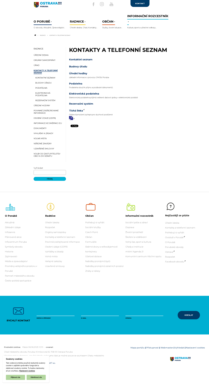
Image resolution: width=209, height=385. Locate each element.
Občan (89, 215)
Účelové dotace (93, 256)
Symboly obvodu (14, 247)
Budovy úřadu (78, 66)
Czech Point (91, 232)
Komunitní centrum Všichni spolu (143, 256)
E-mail (83, 318)
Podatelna (75, 83)
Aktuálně (9, 222)
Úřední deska (52, 222)
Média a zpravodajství (16, 261)
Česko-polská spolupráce (18, 280)
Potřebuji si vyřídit (94, 222)
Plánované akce (13, 237)
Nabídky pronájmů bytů (97, 261)
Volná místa (51, 256)
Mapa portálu (138, 347)
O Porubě (11, 215)
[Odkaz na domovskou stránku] (35, 35)
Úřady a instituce (134, 247)
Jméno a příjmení (44, 318)
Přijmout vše (15, 377)
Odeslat (188, 315)
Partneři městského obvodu (19, 276)
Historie (9, 251)
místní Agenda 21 (134, 251)
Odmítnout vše (36, 377)
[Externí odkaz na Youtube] (111, 4)
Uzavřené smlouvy (55, 266)
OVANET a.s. (49, 363)
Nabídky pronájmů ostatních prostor (104, 266)
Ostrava (169, 252)
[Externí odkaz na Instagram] (102, 4)
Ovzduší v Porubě (174, 237)
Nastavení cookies (195, 347)
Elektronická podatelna (84, 93)
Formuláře (91, 242)
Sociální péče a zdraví (136, 222)
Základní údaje (13, 227)
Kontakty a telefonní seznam (60, 237)
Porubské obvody (174, 247)
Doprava (129, 227)
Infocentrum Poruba (16, 242)
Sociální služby (93, 227)
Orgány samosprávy (55, 232)
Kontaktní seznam (80, 59)
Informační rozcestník (139, 215)
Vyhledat (38, 168)
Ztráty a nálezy (92, 271)
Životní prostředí (134, 232)
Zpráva (128, 318)
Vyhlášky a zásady (54, 251)
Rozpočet (50, 227)
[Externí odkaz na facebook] (93, 4)
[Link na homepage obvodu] (187, 362)
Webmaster (166, 347)
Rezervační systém (81, 103)
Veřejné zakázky (53, 261)
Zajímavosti (11, 256)
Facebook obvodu (174, 261)
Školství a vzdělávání (136, 237)
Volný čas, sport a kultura (138, 242)
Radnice (43, 35)
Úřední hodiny (78, 73)
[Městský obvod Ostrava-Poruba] (57, 5)
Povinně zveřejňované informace (62, 242)
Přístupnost (152, 347)
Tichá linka (76, 110)
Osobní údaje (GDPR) (56, 247)
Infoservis (10, 232)
